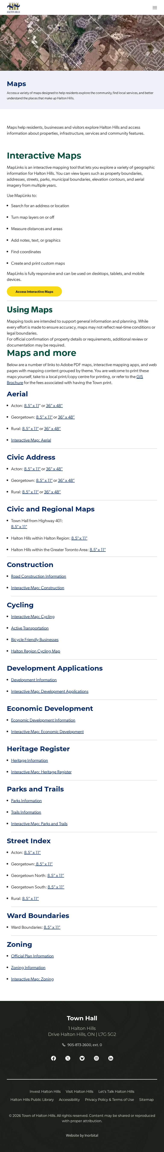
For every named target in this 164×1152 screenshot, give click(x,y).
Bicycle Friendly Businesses (35, 639)
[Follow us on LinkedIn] (110, 1058)
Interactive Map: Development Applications (49, 691)
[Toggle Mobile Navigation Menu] (152, 7)
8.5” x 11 (31, 405)
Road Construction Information (38, 576)
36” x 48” (54, 405)
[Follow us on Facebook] (53, 1058)
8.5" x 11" (19, 526)
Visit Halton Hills (79, 1091)
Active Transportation (30, 628)
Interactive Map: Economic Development (47, 731)
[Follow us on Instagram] (96, 1058)
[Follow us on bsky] (82, 1058)
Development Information (34, 679)
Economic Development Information (43, 720)
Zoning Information (28, 967)
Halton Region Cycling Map (35, 651)
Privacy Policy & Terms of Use (109, 1099)
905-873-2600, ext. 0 (84, 1044)
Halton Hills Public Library (32, 1099)
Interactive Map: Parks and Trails (39, 823)
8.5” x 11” (44, 417)
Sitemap (146, 1099)
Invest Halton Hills (45, 1091)
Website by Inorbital (82, 1135)
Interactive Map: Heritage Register (41, 771)
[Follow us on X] (67, 1058)
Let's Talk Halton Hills (116, 1091)
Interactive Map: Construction (37, 587)
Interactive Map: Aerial (31, 440)
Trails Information (26, 812)
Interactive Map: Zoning (32, 979)
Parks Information (26, 800)
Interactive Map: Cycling (33, 616)
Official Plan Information (32, 956)
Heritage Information (29, 760)
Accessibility (69, 1099)
